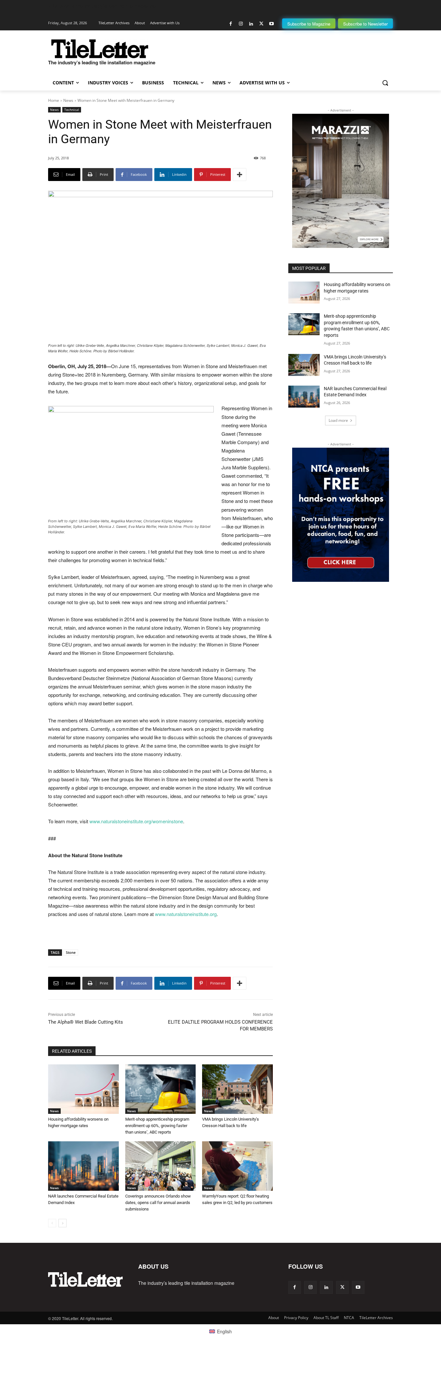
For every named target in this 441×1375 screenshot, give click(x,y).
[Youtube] (271, 23)
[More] (239, 174)
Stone (71, 952)
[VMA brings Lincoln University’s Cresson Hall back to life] (237, 1089)
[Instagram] (241, 23)
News (68, 100)
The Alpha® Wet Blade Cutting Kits (85, 1022)
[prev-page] (52, 1223)
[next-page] (62, 1223)
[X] (261, 23)
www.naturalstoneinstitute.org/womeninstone (136, 821)
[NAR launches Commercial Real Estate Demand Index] (83, 1166)
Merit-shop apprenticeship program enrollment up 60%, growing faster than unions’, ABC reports (157, 1126)
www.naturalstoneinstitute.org (186, 914)
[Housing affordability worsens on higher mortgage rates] (83, 1089)
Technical (71, 109)
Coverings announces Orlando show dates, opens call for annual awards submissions (158, 1202)
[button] (385, 83)
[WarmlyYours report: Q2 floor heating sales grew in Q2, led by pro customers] (237, 1166)
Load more (338, 420)
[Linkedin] (251, 23)
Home (53, 100)
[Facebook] (230, 23)
